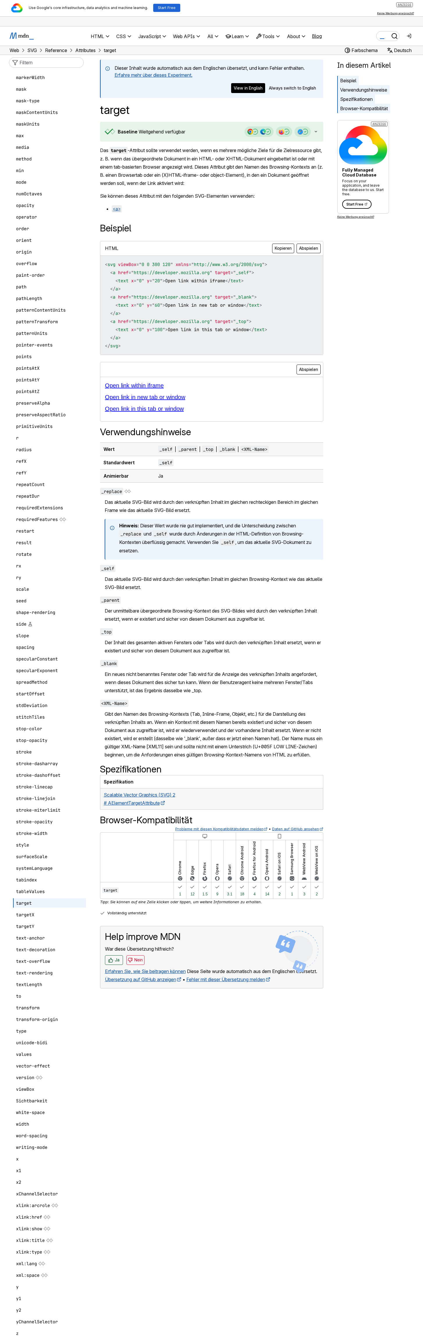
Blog (317, 36)
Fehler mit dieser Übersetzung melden (225, 979)
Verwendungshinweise (363, 90)
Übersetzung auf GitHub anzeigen (140, 979)
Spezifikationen (356, 99)
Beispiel (348, 80)
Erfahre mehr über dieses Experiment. (153, 75)
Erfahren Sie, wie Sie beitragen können (145, 971)
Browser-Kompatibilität (364, 108)
